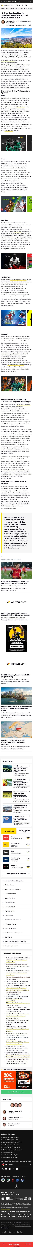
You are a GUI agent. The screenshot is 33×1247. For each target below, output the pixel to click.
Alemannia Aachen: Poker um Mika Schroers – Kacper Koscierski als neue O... (20, 795)
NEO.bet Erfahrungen (17, 867)
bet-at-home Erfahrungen (14, 860)
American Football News (13, 889)
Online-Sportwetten (23, 404)
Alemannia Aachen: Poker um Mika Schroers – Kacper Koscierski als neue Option (17, 973)
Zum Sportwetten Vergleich (16, 873)
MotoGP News (9, 911)
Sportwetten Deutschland (10, 1157)
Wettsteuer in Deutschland (11, 1137)
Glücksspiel (22, 8)
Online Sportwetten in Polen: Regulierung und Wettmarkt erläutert (13, 742)
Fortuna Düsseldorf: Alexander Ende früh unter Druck (20, 807)
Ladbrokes (17, 231)
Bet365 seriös (9, 130)
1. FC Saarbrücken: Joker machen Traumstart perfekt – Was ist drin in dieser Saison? (17, 966)
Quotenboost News (11, 946)
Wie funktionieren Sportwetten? (12, 1142)
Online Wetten (4, 8)
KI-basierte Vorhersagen (12, 474)
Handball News (10, 907)
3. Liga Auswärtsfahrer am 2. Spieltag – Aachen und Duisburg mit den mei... (20, 769)
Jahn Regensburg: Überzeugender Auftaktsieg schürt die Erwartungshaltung (17, 992)
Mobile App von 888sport (15, 364)
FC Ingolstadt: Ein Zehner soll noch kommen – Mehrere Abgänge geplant (17, 1022)
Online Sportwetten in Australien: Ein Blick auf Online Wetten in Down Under (16, 708)
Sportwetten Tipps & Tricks (10, 1139)
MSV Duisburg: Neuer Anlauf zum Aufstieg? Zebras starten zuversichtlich (17, 999)
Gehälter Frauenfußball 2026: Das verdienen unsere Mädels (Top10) (15, 582)
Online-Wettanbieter (8, 60)
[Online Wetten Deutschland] (7, 5)
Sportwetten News (13, 8)
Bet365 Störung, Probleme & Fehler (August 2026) (15, 676)
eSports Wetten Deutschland (11, 1147)
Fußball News (9, 885)
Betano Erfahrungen (16, 838)
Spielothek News (10, 924)
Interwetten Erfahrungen (14, 846)
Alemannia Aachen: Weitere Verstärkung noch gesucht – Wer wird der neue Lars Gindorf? (17, 1048)
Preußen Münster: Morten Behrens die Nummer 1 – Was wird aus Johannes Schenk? (17, 1016)
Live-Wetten (21, 107)
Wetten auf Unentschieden (11, 1144)
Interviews (8, 937)
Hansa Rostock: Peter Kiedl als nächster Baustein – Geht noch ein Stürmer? (17, 1029)
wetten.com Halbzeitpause (13, 933)
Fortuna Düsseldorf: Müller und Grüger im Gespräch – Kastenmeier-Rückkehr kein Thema (18, 1009)
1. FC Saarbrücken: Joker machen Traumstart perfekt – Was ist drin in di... (20, 782)
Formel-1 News (10, 902)
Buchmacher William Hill (18, 279)
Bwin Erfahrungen (16, 853)
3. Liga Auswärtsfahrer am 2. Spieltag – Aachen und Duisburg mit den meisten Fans (18, 960)
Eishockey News (10, 898)
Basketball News (10, 894)
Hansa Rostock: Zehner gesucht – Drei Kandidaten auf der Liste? (20, 819)
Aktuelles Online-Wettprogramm (12, 1149)
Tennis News (9, 915)
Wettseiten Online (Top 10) (10, 1155)
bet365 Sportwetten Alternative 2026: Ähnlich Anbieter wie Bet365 (15, 614)
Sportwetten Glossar (9, 1152)
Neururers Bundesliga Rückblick (15, 941)
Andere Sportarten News (13, 920)
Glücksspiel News (10, 928)
